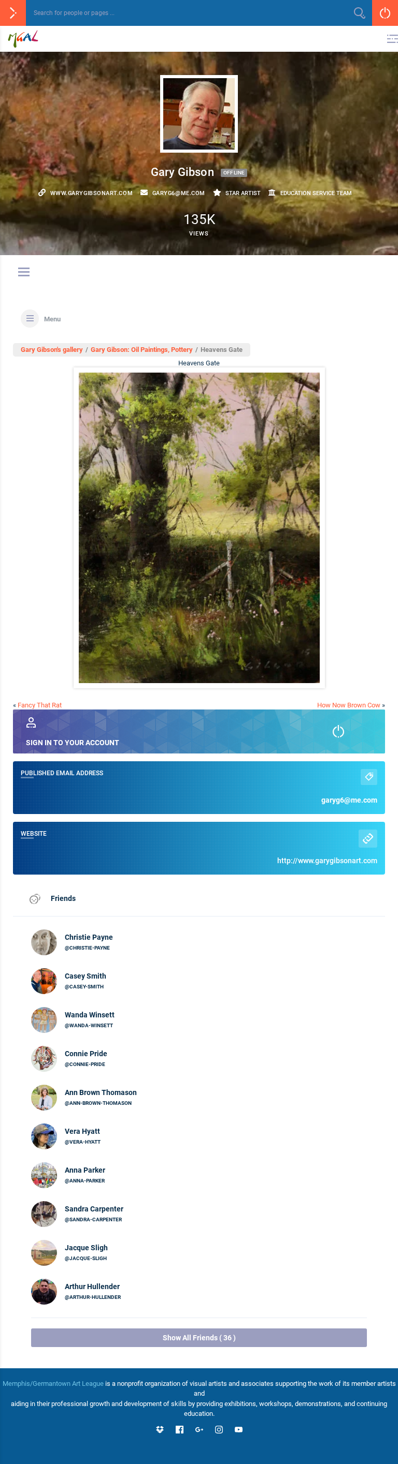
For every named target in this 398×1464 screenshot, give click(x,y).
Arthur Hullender (92, 1286)
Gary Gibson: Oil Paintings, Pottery (142, 349)
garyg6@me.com (349, 800)
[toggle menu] (24, 273)
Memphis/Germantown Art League (53, 1383)
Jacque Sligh (86, 1248)
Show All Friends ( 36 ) (199, 1338)
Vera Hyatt (82, 1131)
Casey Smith (85, 976)
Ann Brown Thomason (101, 1092)
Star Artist (243, 193)
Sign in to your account (72, 742)
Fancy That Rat (40, 705)
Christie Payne (89, 937)
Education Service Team (316, 193)
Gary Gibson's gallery (52, 349)
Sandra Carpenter (94, 1209)
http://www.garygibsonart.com (327, 860)
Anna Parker (85, 1170)
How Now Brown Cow (348, 705)
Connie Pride (86, 1053)
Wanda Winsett (90, 1015)
